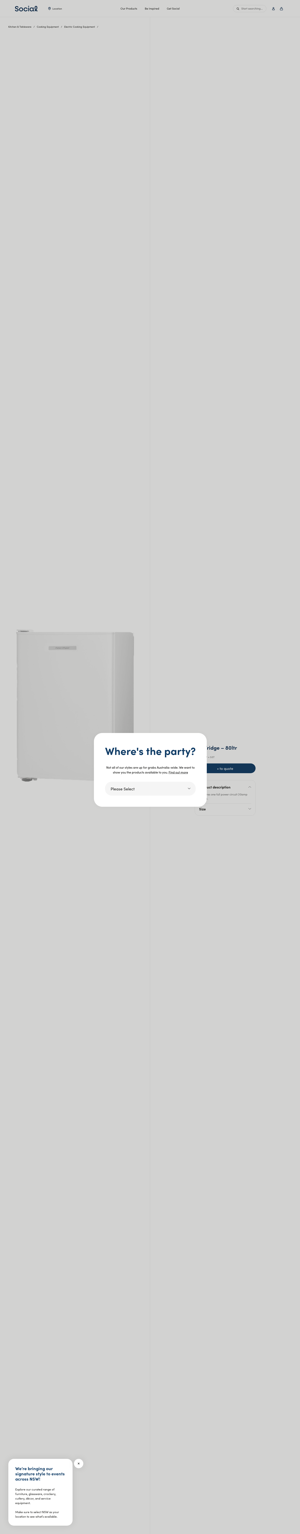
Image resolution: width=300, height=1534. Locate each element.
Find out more (178, 772)
